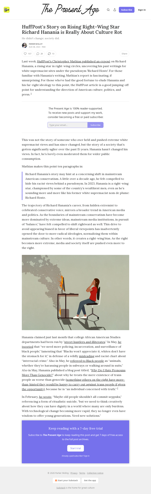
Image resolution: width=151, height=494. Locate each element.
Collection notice (95, 473)
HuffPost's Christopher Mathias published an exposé (73, 61)
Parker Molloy (36, 44)
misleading (86, 356)
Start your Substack (68, 480)
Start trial (75, 448)
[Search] (108, 10)
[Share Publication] (115, 10)
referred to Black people (87, 361)
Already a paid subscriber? (75, 456)
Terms (82, 473)
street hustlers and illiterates (84, 342)
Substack (60, 487)
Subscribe (126, 9)
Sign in (142, 9)
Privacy (73, 473)
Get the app (90, 480)
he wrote (45, 397)
